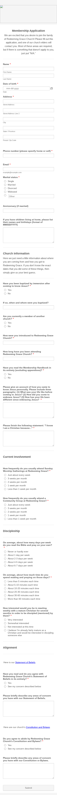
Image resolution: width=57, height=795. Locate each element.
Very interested (15, 619)
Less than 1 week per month (22, 489)
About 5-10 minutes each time (23, 585)
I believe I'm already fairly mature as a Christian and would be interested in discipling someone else (31, 633)
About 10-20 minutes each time (23, 588)
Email (6, 164)
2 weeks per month (17, 482)
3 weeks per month (17, 478)
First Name (7, 72)
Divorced (12, 188)
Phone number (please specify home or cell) (27, 151)
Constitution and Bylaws (38, 727)
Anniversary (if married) (15, 206)
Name (7, 64)
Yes (9, 290)
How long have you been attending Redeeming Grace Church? (22, 352)
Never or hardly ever (18, 551)
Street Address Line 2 (11, 113)
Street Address (8, 105)
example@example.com (12, 172)
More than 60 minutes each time (24, 599)
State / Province (9, 131)
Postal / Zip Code (9, 140)
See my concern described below (24, 686)
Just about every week (19, 475)
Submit (28, 788)
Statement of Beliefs (25, 662)
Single (11, 181)
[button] (51, 88)
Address (8, 96)
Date (5, 92)
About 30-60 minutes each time (23, 595)
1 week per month (17, 485)
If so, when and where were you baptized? (26, 302)
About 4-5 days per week (20, 562)
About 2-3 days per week (20, 558)
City (4, 122)
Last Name (7, 79)
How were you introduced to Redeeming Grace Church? (28, 336)
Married (12, 184)
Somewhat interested (18, 623)
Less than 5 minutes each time (23, 581)
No (9, 293)
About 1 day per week (19, 555)
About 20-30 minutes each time (23, 592)
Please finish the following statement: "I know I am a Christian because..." (28, 426)
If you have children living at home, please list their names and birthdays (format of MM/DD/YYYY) (28, 222)
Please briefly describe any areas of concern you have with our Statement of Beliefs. (27, 696)
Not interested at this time (20, 626)
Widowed (12, 191)
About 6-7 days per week (20, 565)
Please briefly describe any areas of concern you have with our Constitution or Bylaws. (27, 759)
